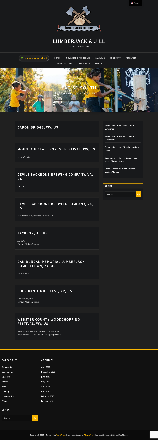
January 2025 (47, 401)
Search (98, 63)
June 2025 (45, 377)
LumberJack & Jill (79, 41)
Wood (4, 401)
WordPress (61, 435)
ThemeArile (88, 435)
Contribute (84, 63)
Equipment (115, 58)
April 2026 (45, 367)
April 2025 (45, 386)
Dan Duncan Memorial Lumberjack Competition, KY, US (51, 263)
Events (5, 381)
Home (57, 58)
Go (138, 194)
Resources (131, 58)
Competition (7, 367)
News (4, 386)
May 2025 (45, 381)
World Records (65, 63)
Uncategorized (8, 396)
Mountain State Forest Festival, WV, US (56, 149)
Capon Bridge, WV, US (85, 93)
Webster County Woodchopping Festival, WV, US (48, 321)
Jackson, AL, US (32, 233)
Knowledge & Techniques (77, 58)
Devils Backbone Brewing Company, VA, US (55, 176)
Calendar (100, 58)
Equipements (8, 372)
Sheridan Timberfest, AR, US (44, 291)
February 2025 (47, 396)
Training (5, 391)
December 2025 (48, 372)
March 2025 (46, 391)
